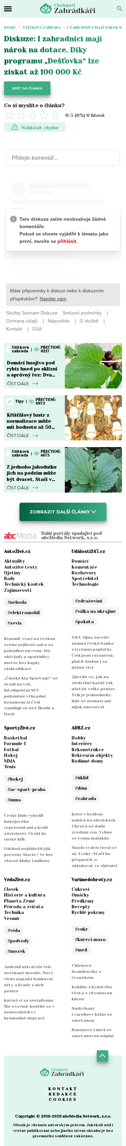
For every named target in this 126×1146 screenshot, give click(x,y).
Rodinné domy (87, 761)
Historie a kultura (24, 895)
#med (81, 949)
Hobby (79, 737)
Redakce (63, 1094)
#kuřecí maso (90, 939)
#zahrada (85, 798)
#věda (13, 930)
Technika (14, 912)
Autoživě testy (20, 567)
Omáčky (80, 895)
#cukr (81, 929)
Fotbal (11, 749)
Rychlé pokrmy (88, 912)
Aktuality (14, 561)
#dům (81, 788)
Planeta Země (19, 901)
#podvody (18, 940)
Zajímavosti (17, 590)
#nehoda (17, 602)
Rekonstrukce (88, 749)
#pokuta (84, 621)
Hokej (10, 755)
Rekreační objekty (92, 755)
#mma (14, 799)
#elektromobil (23, 612)
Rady (9, 578)
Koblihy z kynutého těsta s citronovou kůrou (92, 993)
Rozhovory (84, 572)
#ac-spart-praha (26, 789)
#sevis (14, 623)
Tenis (10, 766)
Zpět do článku (27, 88)
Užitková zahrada (41, 27)
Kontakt (63, 1088)
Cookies (63, 1099)
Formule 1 (15, 743)
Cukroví (80, 889)
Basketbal (15, 737)
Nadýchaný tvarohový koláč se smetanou (92, 1014)
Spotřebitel (85, 578)
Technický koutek (24, 584)
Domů (10, 27)
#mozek (16, 951)
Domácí (80, 561)
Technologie (85, 584)
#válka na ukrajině (95, 611)
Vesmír (12, 918)
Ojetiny (12, 572)
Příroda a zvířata (23, 906)
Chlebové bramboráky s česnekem (86, 971)
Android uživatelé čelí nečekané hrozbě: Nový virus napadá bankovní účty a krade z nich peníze (28, 978)
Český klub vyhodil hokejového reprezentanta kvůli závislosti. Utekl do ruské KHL (26, 827)
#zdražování (88, 600)
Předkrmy (83, 901)
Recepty (81, 906)
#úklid (81, 777)
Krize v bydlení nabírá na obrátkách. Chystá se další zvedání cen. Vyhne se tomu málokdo (94, 826)
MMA (9, 761)
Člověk (11, 889)
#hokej (15, 779)
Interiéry (82, 743)
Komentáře (84, 567)
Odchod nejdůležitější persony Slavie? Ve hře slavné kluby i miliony (28, 854)
